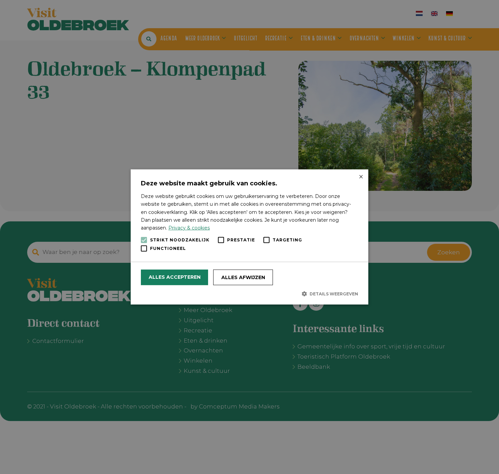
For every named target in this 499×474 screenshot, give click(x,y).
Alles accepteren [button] (175, 277)
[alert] (249, 237)
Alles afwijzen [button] (243, 277)
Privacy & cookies (189, 228)
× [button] (360, 177)
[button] (249, 293)
